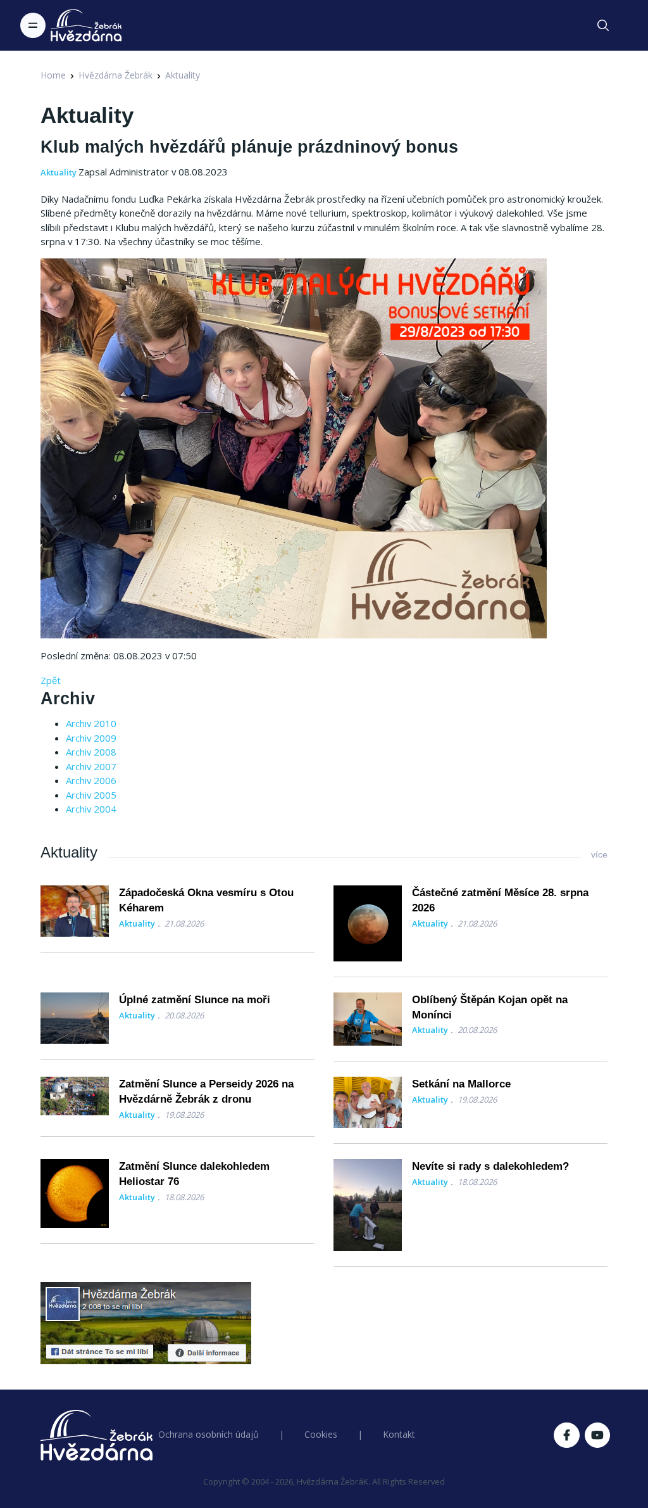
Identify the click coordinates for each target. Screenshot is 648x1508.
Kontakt (399, 1434)
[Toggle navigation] (33, 25)
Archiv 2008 (91, 751)
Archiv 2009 (91, 738)
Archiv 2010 (91, 723)
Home (53, 75)
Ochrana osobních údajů (208, 1434)
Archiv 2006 (91, 780)
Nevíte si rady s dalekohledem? (490, 1166)
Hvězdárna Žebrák (115, 75)
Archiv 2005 (91, 795)
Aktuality (182, 75)
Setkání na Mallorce (461, 1084)
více (599, 854)
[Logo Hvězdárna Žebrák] (86, 25)
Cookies (320, 1434)
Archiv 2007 (91, 766)
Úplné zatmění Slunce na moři (194, 1000)
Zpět (50, 680)
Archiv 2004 (91, 808)
